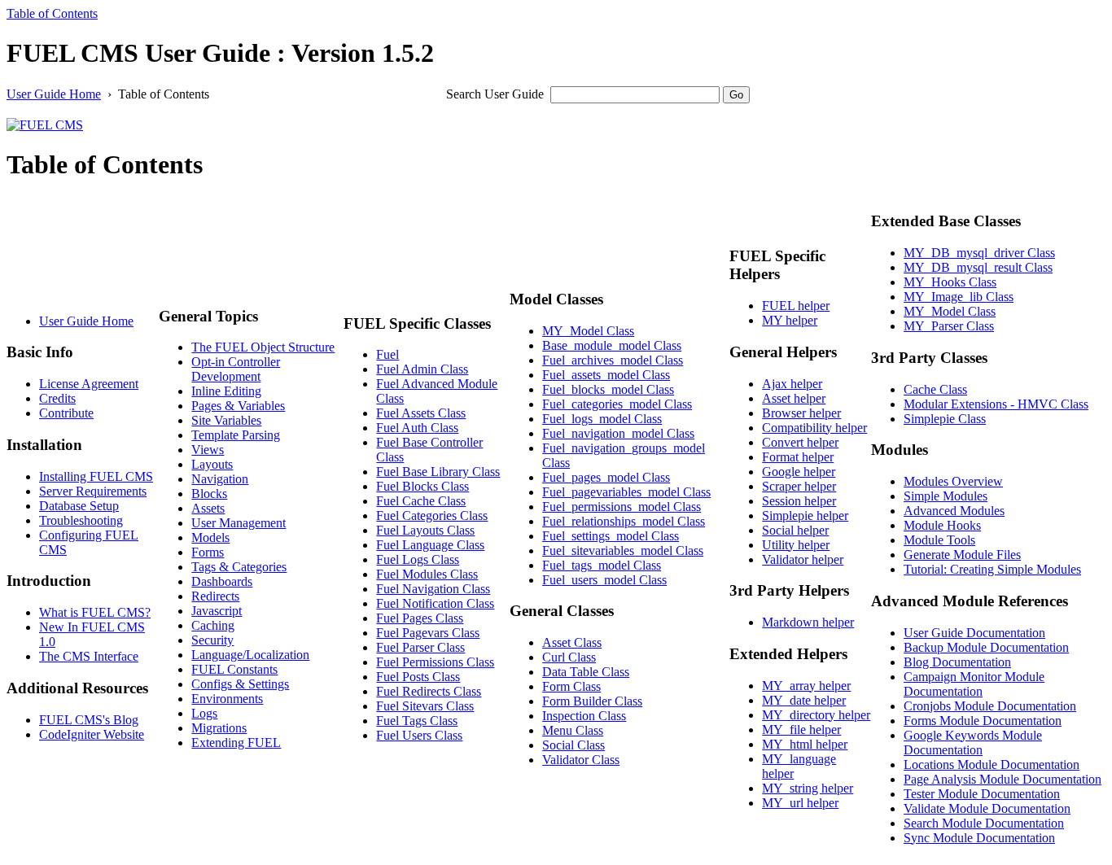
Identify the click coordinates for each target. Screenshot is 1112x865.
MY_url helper (800, 803)
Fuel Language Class (430, 545)
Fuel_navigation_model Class (618, 433)
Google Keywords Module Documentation (973, 742)
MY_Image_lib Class (958, 297)
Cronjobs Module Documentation (990, 706)
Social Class (573, 745)
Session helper (799, 501)
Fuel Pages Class (419, 618)
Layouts (212, 464)
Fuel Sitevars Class (425, 706)
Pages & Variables (238, 406)
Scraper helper (799, 486)
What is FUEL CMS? (95, 612)
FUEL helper (796, 305)
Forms (207, 552)
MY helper (789, 320)
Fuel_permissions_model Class (621, 506)
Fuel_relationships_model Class (623, 521)
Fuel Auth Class (417, 428)
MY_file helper (801, 729)
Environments (227, 699)
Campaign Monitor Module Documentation (974, 684)
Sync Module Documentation (979, 838)
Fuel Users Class (419, 735)
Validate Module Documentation (987, 808)
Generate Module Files (962, 554)
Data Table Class (585, 672)
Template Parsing (235, 435)
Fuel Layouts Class (425, 530)
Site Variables (226, 420)
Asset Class (572, 642)
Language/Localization (250, 655)
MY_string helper (807, 788)
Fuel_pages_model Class (606, 477)
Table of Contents (52, 13)
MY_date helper (804, 700)
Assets (208, 508)
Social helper (795, 530)
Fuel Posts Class (418, 677)
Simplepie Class (945, 419)
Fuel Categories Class (432, 515)
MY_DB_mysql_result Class (978, 267)
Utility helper (796, 545)
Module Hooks (942, 525)
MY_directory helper (816, 715)
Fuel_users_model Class (604, 580)
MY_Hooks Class (950, 282)
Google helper (798, 471)
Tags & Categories (239, 567)
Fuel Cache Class (421, 501)
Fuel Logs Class (417, 559)
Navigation (219, 479)
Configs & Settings (240, 684)
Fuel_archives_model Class (612, 360)
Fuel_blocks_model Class (608, 389)
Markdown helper (808, 622)
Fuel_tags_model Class (601, 565)
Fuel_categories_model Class (617, 404)
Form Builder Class (592, 701)
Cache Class (935, 389)
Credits (57, 398)
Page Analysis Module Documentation (1002, 779)
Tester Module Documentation (982, 794)
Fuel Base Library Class (438, 471)
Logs (204, 713)
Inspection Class (584, 716)
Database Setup (79, 506)
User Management (238, 523)
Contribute (66, 413)
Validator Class (580, 760)
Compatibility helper (814, 428)
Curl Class (569, 657)
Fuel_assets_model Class (606, 375)
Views (207, 450)
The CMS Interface (88, 656)
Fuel (387, 354)
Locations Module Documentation (991, 764)
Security (212, 640)
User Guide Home (54, 94)
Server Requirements (93, 491)
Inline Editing (226, 391)
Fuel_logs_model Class (602, 419)
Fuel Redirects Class (428, 691)
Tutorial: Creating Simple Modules (992, 569)
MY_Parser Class (949, 326)
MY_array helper (806, 685)
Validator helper (802, 559)
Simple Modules (945, 496)
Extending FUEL (236, 742)
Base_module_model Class (611, 345)
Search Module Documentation (984, 823)
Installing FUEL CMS (96, 476)
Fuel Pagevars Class (427, 633)
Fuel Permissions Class (435, 662)
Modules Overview (953, 481)
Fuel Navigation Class (433, 589)
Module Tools (939, 540)
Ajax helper (792, 384)
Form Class (571, 686)
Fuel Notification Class (435, 603)
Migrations (219, 728)
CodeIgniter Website (91, 734)
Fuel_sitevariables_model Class (622, 550)
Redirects (215, 596)
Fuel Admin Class (422, 369)
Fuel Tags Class (416, 720)
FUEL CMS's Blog (88, 720)
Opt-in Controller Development (235, 369)
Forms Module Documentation (983, 720)
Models (210, 537)
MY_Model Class (588, 331)
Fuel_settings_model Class (610, 536)
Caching (212, 625)
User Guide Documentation (974, 633)
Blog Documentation (957, 662)
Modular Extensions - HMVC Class (996, 404)
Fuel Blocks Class (422, 486)
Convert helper (800, 442)
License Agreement (88, 384)
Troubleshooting (81, 520)
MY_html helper (804, 744)
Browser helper (801, 413)
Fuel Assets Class (421, 413)
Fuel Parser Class (420, 647)
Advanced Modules (954, 511)
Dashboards (221, 581)
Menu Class (572, 730)
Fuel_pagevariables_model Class (626, 492)
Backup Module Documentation (986, 647)
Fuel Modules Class (427, 574)
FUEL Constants (234, 669)
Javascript (216, 611)
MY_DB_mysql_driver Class (979, 253)
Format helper (798, 457)
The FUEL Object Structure (263, 347)
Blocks (209, 493)
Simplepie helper (805, 515)
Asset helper (793, 398)
